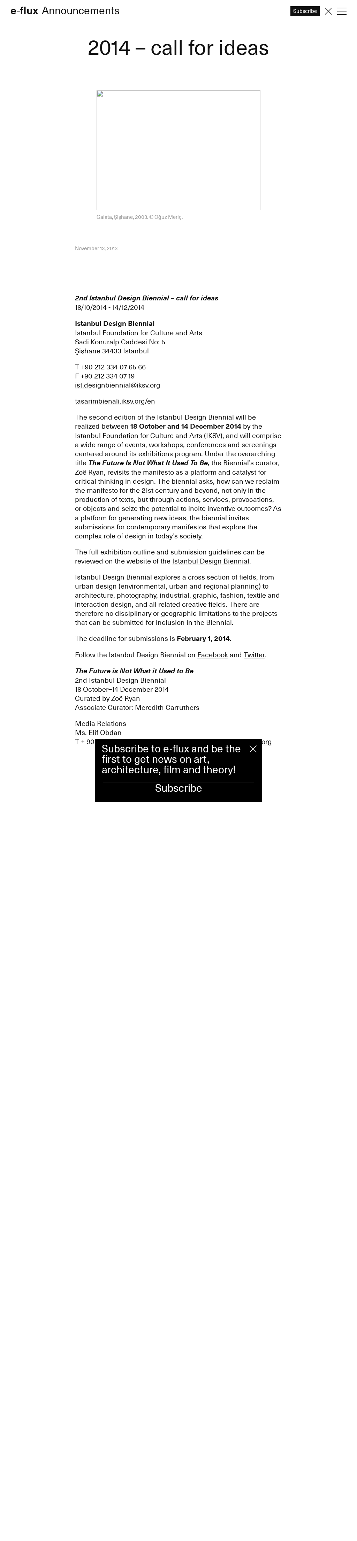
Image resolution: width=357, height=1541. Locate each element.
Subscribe (178, 788)
